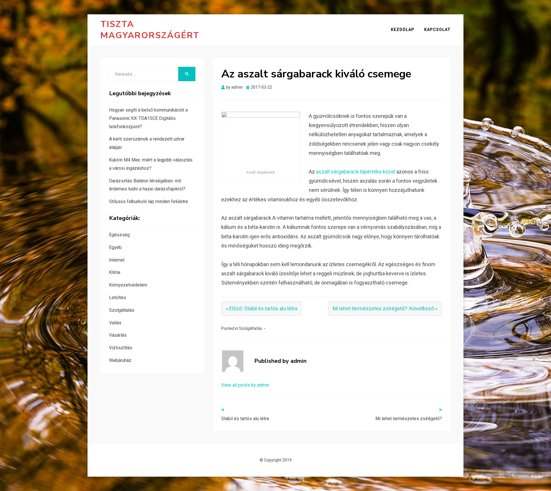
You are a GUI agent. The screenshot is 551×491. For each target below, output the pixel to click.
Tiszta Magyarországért (149, 29)
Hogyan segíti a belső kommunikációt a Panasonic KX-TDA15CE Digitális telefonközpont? (148, 118)
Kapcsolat (437, 29)
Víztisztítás (120, 347)
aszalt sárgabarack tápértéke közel (355, 172)
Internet (117, 260)
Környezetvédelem (128, 285)
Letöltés (117, 297)
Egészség (119, 234)
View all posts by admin (245, 385)
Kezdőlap (402, 29)
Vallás (115, 323)
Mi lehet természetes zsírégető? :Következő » (385, 308)
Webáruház (120, 360)
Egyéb (115, 247)
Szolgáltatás (250, 328)
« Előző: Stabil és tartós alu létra (261, 308)
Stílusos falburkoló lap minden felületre (148, 201)
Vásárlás (118, 335)
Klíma (114, 272)
